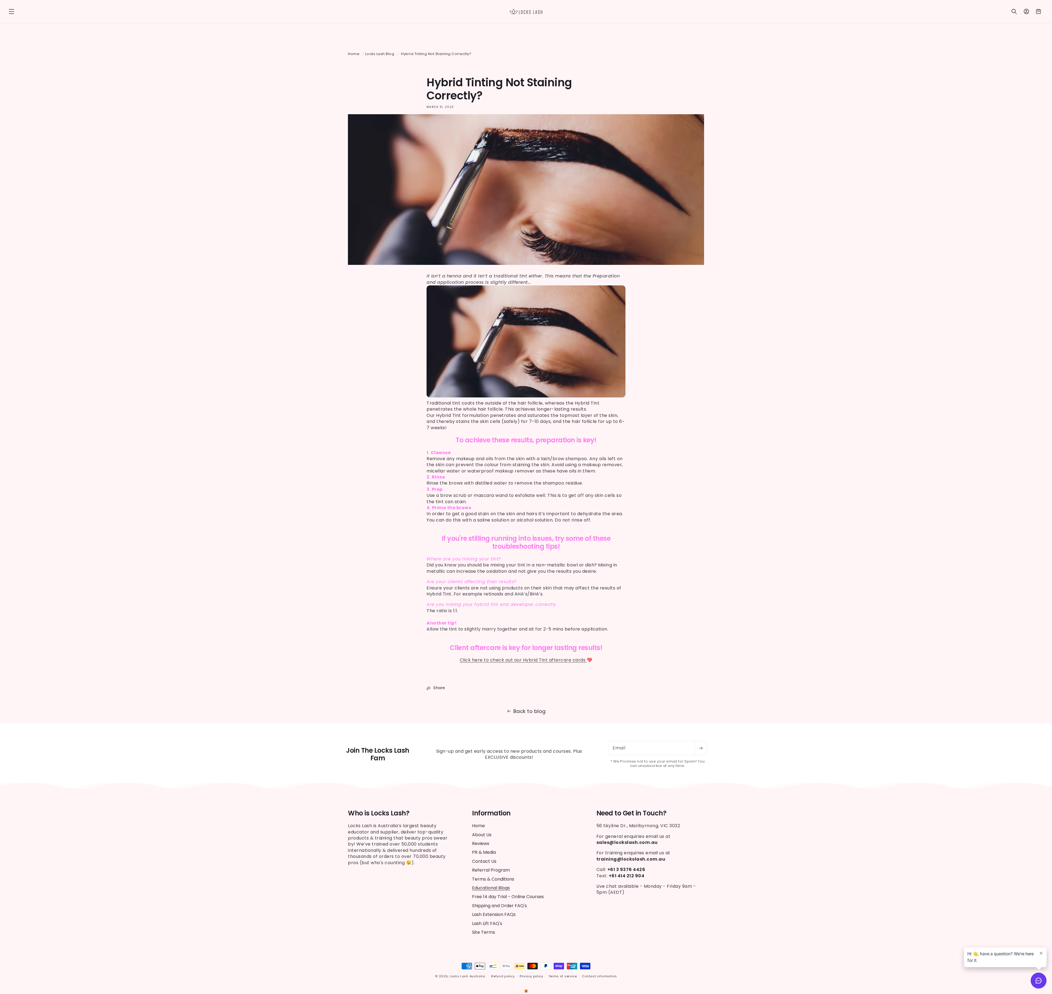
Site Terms (483, 932)
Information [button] (491, 813)
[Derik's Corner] (526, 991)
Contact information (599, 976)
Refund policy (502, 976)
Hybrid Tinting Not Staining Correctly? (436, 53)
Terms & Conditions (493, 879)
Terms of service (562, 976)
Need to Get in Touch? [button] (631, 813)
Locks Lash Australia (468, 976)
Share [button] (439, 688)
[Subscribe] (700, 748)
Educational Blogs (491, 888)
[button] (11, 11)
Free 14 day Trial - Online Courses (508, 896)
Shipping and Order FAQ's (499, 906)
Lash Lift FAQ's (487, 923)
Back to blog (529, 711)
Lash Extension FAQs (494, 914)
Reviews (480, 843)
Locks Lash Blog (380, 53)
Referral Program (491, 870)
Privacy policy (531, 976)
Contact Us (484, 861)
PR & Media (484, 852)
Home (353, 53)
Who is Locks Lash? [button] (378, 813)
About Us (481, 835)
